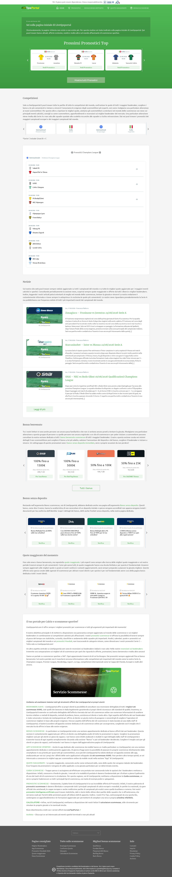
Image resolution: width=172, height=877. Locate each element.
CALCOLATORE (32, 802)
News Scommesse (38, 856)
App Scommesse (38, 848)
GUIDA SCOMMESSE (35, 770)
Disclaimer (134, 851)
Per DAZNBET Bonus (131, 476)
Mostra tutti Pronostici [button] (86, 80)
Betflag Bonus (98, 853)
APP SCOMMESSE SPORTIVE (38, 747)
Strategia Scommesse (68, 846)
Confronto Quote (66, 848)
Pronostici (76, 8)
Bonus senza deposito (93, 8)
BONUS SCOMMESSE (35, 731)
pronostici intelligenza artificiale (40, 792)
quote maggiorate (72, 562)
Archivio (29, 814)
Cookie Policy (135, 856)
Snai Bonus (97, 846)
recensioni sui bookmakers (132, 648)
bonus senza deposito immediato (80, 443)
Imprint (132, 848)
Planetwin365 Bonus (100, 851)
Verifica (42, 543)
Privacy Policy (135, 853)
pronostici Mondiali (64, 641)
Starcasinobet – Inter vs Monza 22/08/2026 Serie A (93, 344)
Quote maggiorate (118, 8)
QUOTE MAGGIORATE (35, 763)
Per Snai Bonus (41, 476)
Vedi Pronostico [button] (49, 67)
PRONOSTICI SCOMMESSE (37, 783)
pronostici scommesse (100, 635)
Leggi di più (39, 409)
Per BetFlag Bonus (71, 476)
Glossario (63, 851)
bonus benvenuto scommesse (72, 437)
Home (61, 8)
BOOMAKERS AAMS (35, 706)
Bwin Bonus (97, 856)
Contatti (133, 846)
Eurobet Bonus (98, 848)
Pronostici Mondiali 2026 (41, 851)
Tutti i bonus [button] (86, 488)
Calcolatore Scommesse (69, 853)
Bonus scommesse (141, 8)
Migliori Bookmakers (39, 846)
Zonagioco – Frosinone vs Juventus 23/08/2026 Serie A (95, 312)
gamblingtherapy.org (104, 868)
